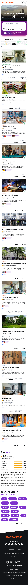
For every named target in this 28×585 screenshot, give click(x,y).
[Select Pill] (22, 2)
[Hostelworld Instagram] (12, 544)
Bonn (23, 515)
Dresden (5, 507)
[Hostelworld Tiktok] (22, 544)
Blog (5, 553)
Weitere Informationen (15, 47)
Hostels (9, 553)
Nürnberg (13, 507)
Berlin (4, 499)
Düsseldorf (22, 499)
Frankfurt (14, 503)
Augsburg (5, 511)
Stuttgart (14, 511)
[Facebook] (6, 544)
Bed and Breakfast (6, 64)
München (12, 499)
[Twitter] (9, 544)
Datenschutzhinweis (14, 569)
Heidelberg (14, 519)
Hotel (4, 365)
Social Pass (13, 556)
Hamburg (5, 503)
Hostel (4, 125)
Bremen (23, 507)
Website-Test (14, 575)
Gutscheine (23, 572)
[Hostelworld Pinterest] (19, 544)
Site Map (20, 575)
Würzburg (5, 515)
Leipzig (4, 519)
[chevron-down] (13, 457)
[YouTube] (16, 544)
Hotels (13, 553)
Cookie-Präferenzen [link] (14, 578)
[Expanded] (2, 39)
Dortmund (15, 515)
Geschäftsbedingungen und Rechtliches (11, 572)
